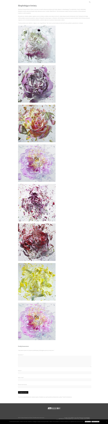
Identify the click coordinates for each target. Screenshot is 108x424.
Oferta (63, 2)
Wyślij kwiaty (85, 2)
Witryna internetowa (22, 384)
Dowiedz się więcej (95, 421)
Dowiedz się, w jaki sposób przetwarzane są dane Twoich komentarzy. (55, 397)
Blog (57, 2)
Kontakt (76, 2)
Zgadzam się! (87, 421)
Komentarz (21, 354)
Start (51, 2)
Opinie (69, 2)
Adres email (21, 377)
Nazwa (20, 370)
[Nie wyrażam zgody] (106, 421)
